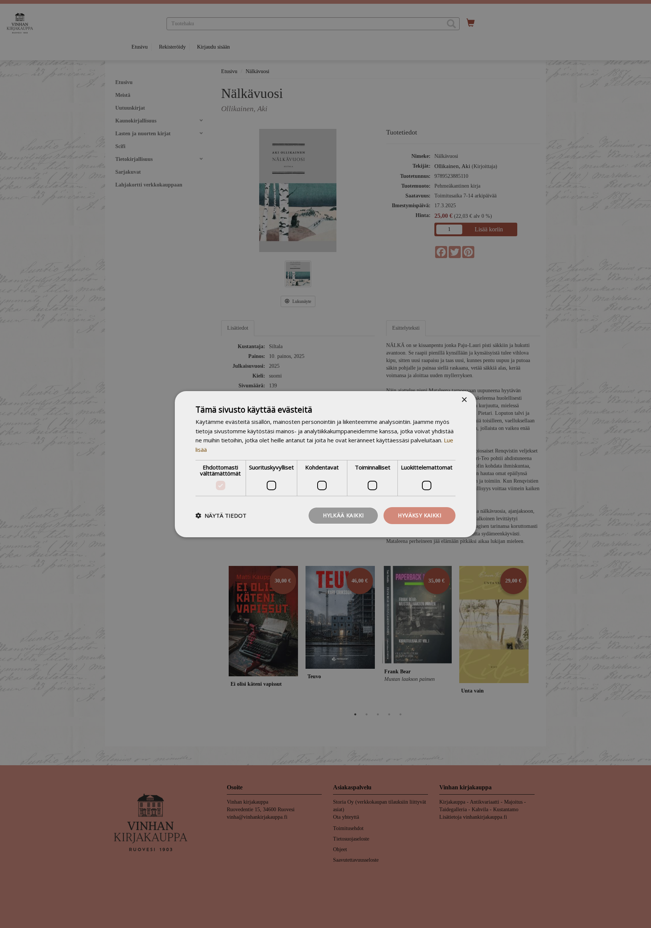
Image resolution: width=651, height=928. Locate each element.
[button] (221, 515)
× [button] (464, 399)
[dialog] (325, 464)
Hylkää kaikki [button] (343, 515)
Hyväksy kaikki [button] (419, 515)
